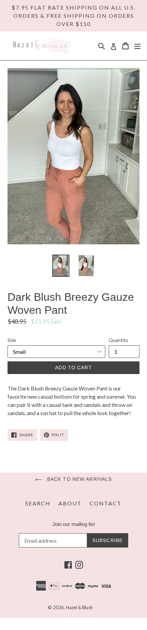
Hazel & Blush (79, 607)
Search (38, 503)
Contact (106, 503)
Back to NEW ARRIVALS (78, 479)
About (70, 503)
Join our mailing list (73, 524)
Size (12, 340)
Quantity (118, 340)
